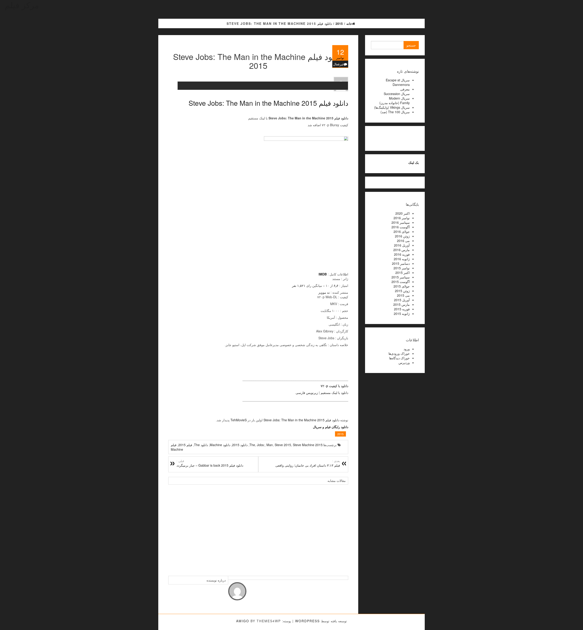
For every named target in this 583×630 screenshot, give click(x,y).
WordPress (307, 621)
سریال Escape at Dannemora (398, 82)
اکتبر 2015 (402, 272)
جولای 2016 (402, 231)
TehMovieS (238, 420)
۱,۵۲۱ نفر (298, 285)
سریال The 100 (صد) (395, 112)
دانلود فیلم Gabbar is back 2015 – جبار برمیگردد (209, 463)
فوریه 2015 (402, 309)
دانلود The (201, 444)
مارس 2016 (401, 249)
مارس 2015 (401, 304)
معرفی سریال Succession (397, 91)
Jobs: (261, 444)
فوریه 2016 (402, 254)
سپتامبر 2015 (400, 277)
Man (269, 444)
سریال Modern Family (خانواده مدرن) (394, 100)
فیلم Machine (177, 447)
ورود (407, 349)
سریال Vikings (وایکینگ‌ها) (392, 107)
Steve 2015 (283, 444)
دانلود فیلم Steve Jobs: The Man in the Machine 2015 (268, 103)
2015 (340, 434)
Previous (172, 528)
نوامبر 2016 (402, 218)
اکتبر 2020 (402, 213)
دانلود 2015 (240, 444)
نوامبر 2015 (402, 268)
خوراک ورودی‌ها (399, 353)
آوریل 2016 (402, 245)
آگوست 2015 (400, 281)
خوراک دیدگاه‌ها (399, 358)
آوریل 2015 (402, 300)
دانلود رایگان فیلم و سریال (330, 426)
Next (343, 528)
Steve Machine (303, 444)
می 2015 (403, 295)
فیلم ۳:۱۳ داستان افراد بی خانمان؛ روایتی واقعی (307, 463)
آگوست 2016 (400, 227)
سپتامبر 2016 (400, 222)
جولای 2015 (402, 286)
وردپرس (404, 362)
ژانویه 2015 (402, 313)
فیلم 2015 (185, 444)
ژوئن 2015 (402, 290)
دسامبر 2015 (401, 263)
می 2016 (403, 240)
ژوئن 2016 (402, 236)
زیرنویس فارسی (307, 392)
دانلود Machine (220, 444)
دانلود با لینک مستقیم (334, 392)
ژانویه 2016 (402, 259)
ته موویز (324, 292)
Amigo (242, 621)
